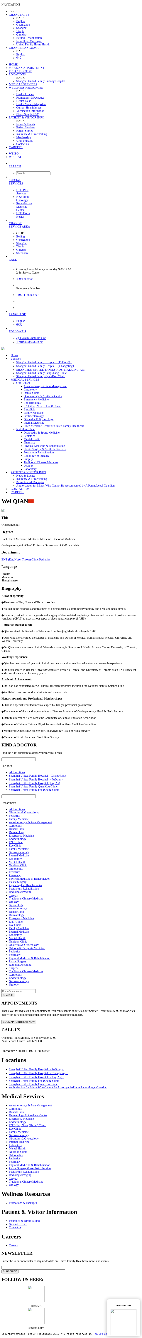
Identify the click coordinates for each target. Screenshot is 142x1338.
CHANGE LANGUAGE (24, 47)
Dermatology (16, 832)
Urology (28, 465)
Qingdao (21, 34)
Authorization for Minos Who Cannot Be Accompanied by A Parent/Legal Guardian (65, 485)
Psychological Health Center (25, 885)
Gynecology (16, 905)
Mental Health (32, 439)
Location (16, 358)
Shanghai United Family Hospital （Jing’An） (36, 1077)
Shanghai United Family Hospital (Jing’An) (34, 783)
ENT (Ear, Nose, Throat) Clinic (42, 406)
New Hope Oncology (29, 41)
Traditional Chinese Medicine (41, 462)
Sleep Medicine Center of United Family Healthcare (54, 425)
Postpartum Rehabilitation (39, 452)
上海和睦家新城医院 (29, 342)
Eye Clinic (15, 845)
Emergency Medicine (36, 399)
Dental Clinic (31, 392)
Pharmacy (29, 442)
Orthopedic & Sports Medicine (42, 432)
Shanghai (21, 27)
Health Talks (23, 100)
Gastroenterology (34, 416)
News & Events (25, 124)
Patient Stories (24, 130)
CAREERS (16, 147)
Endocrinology (32, 402)
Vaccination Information (30, 110)
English (20, 54)
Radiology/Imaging (20, 891)
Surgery (28, 459)
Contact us (22, 143)
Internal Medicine (34, 422)
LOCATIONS (17, 74)
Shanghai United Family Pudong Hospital (40, 81)
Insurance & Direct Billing (31, 134)
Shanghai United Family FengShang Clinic (41, 373)
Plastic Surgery (17, 881)
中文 (19, 57)
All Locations (17, 772)
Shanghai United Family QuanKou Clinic (33, 786)
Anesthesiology (18, 908)
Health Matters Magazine (31, 104)
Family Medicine (33, 412)
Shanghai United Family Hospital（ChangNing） (38, 775)
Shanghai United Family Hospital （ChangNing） (46, 366)
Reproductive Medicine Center (24, 207)
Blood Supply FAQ (27, 114)
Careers (13, 1245)
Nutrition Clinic (25, 429)
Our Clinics (23, 382)
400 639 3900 (24, 278)
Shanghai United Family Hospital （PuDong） (44, 362)
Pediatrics (29, 435)
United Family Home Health (33, 44)
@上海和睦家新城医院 (31, 338)
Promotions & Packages (30, 97)
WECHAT (15, 156)
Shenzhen (22, 253)
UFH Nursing (24, 140)
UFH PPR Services (22, 192)
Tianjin (20, 31)
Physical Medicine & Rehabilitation (44, 445)
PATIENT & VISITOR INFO (26, 117)
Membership (23, 137)
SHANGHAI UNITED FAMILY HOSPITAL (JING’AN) (50, 369)
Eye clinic (29, 409)
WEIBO (14, 153)
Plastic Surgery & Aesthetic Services (45, 449)
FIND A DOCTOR (20, 71)
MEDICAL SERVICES (23, 84)
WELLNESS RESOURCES (26, 87)
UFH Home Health (23, 215)
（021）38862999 (27, 294)
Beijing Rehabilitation (29, 37)
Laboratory (15, 858)
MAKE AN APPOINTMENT (27, 67)
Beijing (20, 21)
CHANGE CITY (19, 14)
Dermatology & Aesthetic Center (43, 396)
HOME (13, 64)
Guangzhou (23, 24)
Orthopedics (16, 868)
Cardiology (30, 389)
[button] (75, 166)
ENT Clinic (16, 842)
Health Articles (25, 94)
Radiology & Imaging (36, 455)
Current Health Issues (28, 107)
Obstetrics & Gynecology (38, 419)
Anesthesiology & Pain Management (45, 386)
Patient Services (25, 127)
